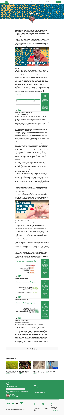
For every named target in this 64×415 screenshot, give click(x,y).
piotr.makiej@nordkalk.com (14, 396)
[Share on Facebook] (32, 349)
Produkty (12, 409)
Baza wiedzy (28, 1)
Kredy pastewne (42, 1)
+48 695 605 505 (12, 395)
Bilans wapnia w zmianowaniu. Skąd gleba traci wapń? (24, 372)
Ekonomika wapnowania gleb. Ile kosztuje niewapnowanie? (12, 372)
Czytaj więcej (8, 373)
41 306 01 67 (45, 408)
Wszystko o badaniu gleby (39, 151)
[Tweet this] (34, 349)
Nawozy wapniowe (34, 1)
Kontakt (58, 1)
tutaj (16, 236)
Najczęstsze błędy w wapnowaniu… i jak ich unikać (38, 372)
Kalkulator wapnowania (50, 1)
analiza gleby (32, 10)
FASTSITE (57, 413)
